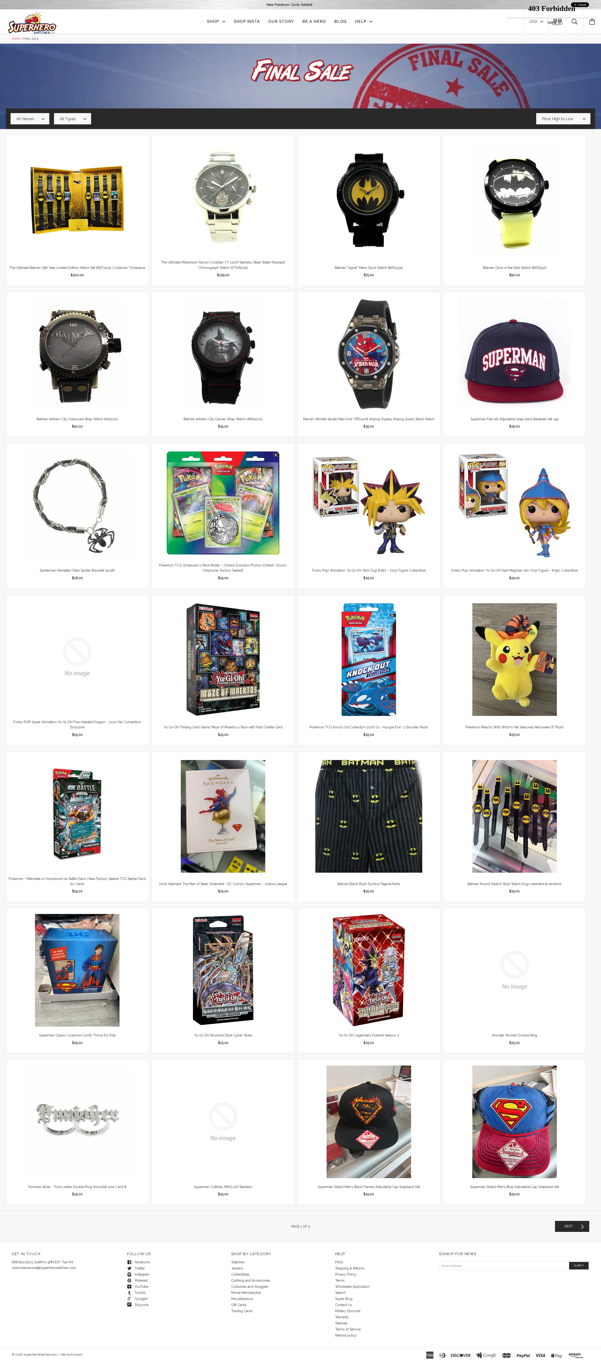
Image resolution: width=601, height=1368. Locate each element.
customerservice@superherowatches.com (44, 1268)
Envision (76, 1354)
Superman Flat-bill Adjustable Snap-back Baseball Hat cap (514, 419)
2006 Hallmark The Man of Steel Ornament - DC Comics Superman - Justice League (223, 884)
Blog (340, 21)
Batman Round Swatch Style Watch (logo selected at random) (514, 884)
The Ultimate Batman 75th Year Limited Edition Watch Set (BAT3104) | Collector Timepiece (77, 268)
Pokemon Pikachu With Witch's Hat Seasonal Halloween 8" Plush (514, 727)
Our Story (281, 21)
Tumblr (140, 1293)
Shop (213, 21)
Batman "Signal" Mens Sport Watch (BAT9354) (369, 268)
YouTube (141, 1286)
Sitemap (341, 1323)
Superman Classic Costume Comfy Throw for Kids (77, 1035)
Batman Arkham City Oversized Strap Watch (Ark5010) (77, 419)
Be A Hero (314, 21)
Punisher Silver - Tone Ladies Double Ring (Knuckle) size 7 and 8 (77, 1187)
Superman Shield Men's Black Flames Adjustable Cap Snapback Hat (369, 1187)
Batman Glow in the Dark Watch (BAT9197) (514, 268)
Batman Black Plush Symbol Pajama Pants (368, 884)
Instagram (142, 1274)
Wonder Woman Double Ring (514, 1035)
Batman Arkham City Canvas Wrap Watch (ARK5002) (223, 419)
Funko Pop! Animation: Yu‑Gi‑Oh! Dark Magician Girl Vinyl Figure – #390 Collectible (514, 570)
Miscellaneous (242, 1299)
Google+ (141, 1299)
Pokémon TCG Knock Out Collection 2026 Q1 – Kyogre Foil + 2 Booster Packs (368, 727)
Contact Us (343, 1305)
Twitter (140, 1268)
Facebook (142, 1262)
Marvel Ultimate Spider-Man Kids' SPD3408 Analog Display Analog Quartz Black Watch (369, 419)
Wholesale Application (352, 1286)
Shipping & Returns (349, 1268)
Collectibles (240, 1274)
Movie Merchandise (246, 1293)
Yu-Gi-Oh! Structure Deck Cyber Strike (223, 1035)
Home (16, 38)
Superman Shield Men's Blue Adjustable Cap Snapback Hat (514, 1187)
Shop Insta (247, 21)
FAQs (339, 1262)
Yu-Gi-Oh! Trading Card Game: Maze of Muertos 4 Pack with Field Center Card (223, 727)
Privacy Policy (345, 1274)
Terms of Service (348, 1329)
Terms (340, 1280)
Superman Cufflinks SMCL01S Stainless (223, 1187)
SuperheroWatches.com (40, 1354)
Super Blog (343, 1299)
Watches (237, 1262)
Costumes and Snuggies (249, 1286)
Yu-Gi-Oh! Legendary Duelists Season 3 (369, 1035)
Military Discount (347, 1311)
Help (361, 21)
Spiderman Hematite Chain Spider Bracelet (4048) (77, 570)
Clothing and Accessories (250, 1280)
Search (340, 1293)
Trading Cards (242, 1311)
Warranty (342, 1317)
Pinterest (141, 1280)
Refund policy (346, 1335)
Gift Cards (238, 1305)
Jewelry (237, 1268)
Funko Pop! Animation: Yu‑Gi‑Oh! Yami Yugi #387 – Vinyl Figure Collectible (369, 570)
